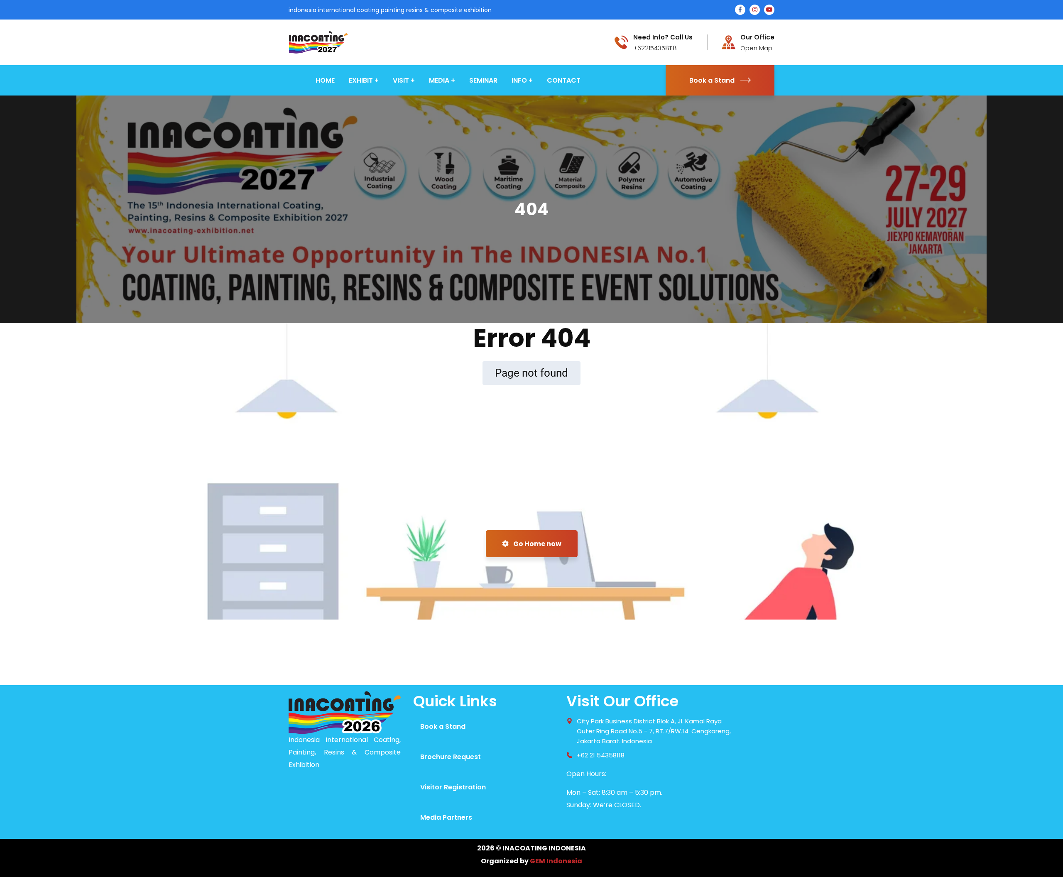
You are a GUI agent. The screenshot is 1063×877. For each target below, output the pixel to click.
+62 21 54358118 (601, 755)
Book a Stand (712, 80)
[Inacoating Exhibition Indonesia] (318, 42)
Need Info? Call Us (663, 37)
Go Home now (536, 544)
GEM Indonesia (556, 861)
